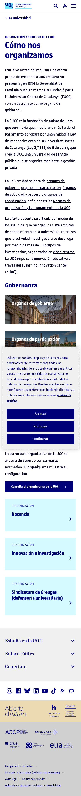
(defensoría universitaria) (33, 772)
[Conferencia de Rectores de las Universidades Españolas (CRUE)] (12, 745)
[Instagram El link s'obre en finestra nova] (9, 691)
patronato (25, 103)
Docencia (20, 514)
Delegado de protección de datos (23, 785)
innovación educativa (51, 258)
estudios (17, 225)
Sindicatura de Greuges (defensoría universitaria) (37, 595)
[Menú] (74, 6)
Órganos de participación (36, 339)
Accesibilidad (54, 785)
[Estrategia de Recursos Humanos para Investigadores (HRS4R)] (54, 710)
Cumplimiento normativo (19, 766)
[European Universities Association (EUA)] (61, 745)
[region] (40, 398)
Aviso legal (11, 779)
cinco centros (64, 251)
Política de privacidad (34, 779)
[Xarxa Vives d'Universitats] (46, 731)
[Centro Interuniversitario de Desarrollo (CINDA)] (35, 745)
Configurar (40, 439)
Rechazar (40, 426)
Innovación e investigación (38, 553)
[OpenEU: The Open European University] (70, 710)
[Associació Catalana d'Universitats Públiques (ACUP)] (16, 731)
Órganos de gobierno (32, 303)
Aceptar (41, 414)
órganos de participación (41, 187)
